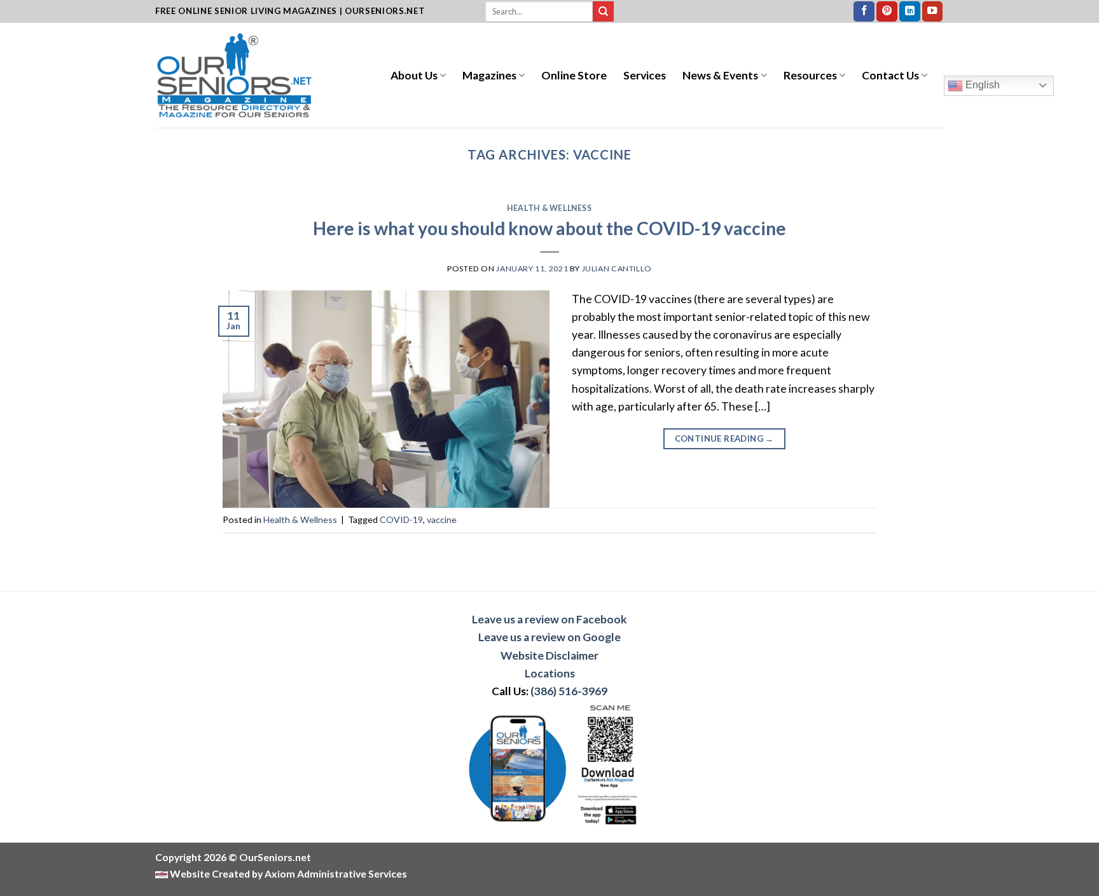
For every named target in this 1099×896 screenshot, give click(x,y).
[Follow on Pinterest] (886, 11)
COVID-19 (401, 519)
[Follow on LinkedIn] (909, 11)
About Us (414, 75)
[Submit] (603, 11)
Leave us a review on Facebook (549, 619)
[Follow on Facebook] (864, 11)
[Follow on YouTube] (932, 11)
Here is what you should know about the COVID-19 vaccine (549, 228)
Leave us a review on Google (549, 637)
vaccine (442, 519)
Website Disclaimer (549, 655)
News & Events (720, 75)
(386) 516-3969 (568, 691)
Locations (550, 673)
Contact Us (890, 75)
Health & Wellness (549, 208)
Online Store (574, 75)
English (981, 84)
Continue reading (724, 438)
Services (644, 75)
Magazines (489, 75)
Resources (810, 75)
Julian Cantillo (617, 268)
